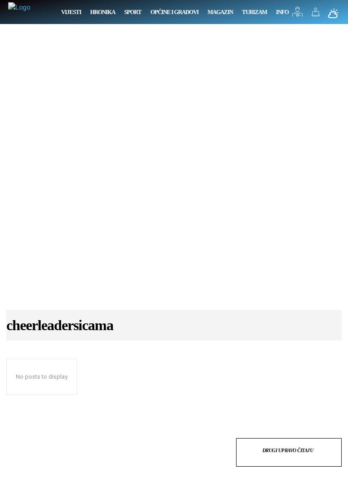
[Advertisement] (174, 171)
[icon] (298, 14)
